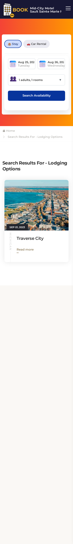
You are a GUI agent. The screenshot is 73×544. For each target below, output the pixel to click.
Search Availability (37, 95)
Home (10, 131)
